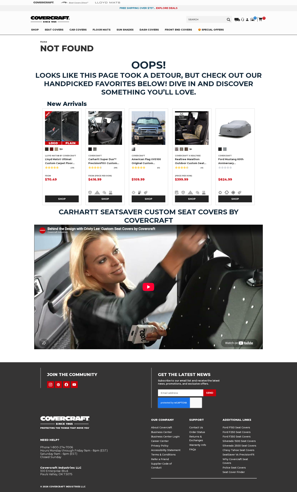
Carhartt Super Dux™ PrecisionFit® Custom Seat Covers (102, 161)
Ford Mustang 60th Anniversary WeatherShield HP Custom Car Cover (231, 161)
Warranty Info (197, 445)
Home (43, 41)
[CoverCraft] (43, 2)
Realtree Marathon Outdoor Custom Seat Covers (189, 161)
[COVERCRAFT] (50, 19)
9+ (190, 149)
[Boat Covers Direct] (74, 2)
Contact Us (196, 427)
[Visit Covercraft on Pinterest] (58, 384)
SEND (209, 392)
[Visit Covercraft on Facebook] (66, 384)
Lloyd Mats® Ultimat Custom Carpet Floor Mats (59, 161)
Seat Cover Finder (234, 472)
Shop (62, 198)
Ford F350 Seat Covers (237, 436)
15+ (61, 149)
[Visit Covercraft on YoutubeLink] (74, 384)
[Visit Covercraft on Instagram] (50, 384)
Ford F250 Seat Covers (237, 432)
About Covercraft (161, 427)
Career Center (160, 441)
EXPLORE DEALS (167, 8)
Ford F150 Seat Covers (236, 427)
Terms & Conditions (163, 454)
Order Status (197, 432)
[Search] (228, 19)
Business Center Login (165, 436)
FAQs (192, 449)
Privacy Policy (159, 445)
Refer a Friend (160, 459)
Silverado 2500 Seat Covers (239, 445)
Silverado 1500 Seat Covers (239, 441)
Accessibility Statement (165, 450)
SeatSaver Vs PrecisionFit (238, 454)
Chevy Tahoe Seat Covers (238, 450)
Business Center (161, 432)
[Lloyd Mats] (107, 2)
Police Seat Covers (234, 467)
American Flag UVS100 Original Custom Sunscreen (146, 161)
